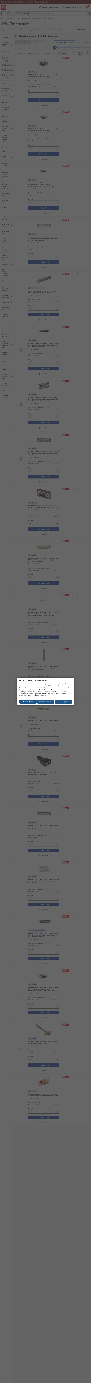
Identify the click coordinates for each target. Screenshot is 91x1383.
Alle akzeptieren (63, 702)
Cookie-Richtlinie (44, 695)
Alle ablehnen (28, 702)
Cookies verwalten (45, 702)
